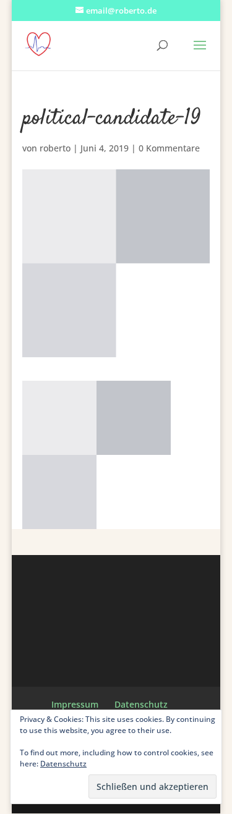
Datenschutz (141, 704)
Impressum (74, 704)
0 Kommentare (169, 148)
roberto (55, 148)
